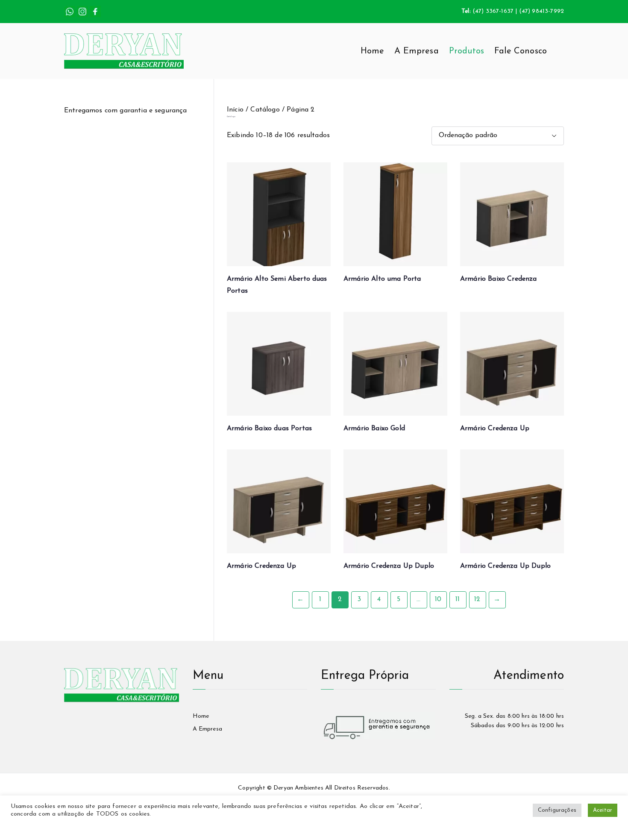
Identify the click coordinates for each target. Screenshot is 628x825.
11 (457, 599)
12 (477, 599)
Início (235, 109)
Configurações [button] (557, 810)
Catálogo (264, 109)
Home (372, 51)
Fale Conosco (520, 51)
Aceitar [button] (602, 810)
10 (438, 599)
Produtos (466, 51)
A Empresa (416, 51)
